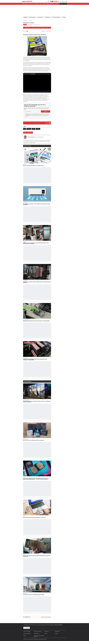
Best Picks (26, 3)
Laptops (43, 3)
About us (45, 633)
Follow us (44, 31)
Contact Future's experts (37, 631)
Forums (65, 3)
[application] (37, 83)
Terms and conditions (26, 631)
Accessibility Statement (27, 633)
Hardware (38, 128)
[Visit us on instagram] (53, 1)
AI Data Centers (40, 17)
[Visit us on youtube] (55, 1)
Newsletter (49, 31)
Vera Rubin (64, 17)
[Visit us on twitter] (52, 1)
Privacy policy (46, 631)
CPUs (29, 3)
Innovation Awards (32, 17)
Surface (33, 128)
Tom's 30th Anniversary (56, 17)
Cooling (30, 20)
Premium (61, 3)
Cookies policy (57, 631)
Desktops (47, 3)
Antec (25, 128)
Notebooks (29, 128)
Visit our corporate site (58, 624)
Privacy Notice (28, 114)
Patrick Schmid (30, 24)
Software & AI (52, 3)
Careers (24, 635)
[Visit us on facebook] (50, 1)
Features (25, 24)
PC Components (36, 3)
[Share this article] (24, 31)
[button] (65, 1)
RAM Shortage (47, 17)
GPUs (32, 3)
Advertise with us (36, 633)
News (40, 3)
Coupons (56, 3)
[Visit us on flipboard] (56, 1)
